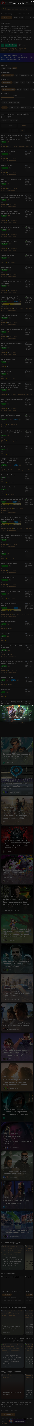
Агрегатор (8, 14)
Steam (16, 82)
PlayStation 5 (24, 75)
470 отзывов (13, 146)
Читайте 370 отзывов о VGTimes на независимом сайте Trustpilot (13, 49)
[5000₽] (13, 97)
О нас (15, 1402)
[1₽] (2, 97)
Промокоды (28, 308)
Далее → (25, 126)
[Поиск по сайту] (22, 2)
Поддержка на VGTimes (25, 146)
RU (11, 1406)
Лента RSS (4, 1406)
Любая (4, 107)
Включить (4, 1423)
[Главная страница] (7, 2)
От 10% (26, 89)
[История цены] (8, 142)
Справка (3, 1402)
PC (16, 75)
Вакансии (28, 1402)
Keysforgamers (6, 308)
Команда (21, 1402)
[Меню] (31, 2)
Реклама (10, 1402)
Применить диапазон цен (10, 102)
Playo (22, 82)
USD (9, 68)
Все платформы (20, 14)
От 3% (19, 89)
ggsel (3, 146)
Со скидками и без (8, 89)
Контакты (4, 1404)
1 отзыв (12, 262)
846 (22, 130)
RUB (14, 68)
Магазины (19, 17)
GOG (2, 366)
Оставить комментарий (12, 822)
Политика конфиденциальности (18, 1404)
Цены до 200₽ (26, 107)
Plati (28, 82)
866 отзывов (19, 308)
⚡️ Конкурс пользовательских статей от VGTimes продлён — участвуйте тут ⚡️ (17, 9)
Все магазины (6, 82)
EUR (3, 68)
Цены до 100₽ (14, 107)
